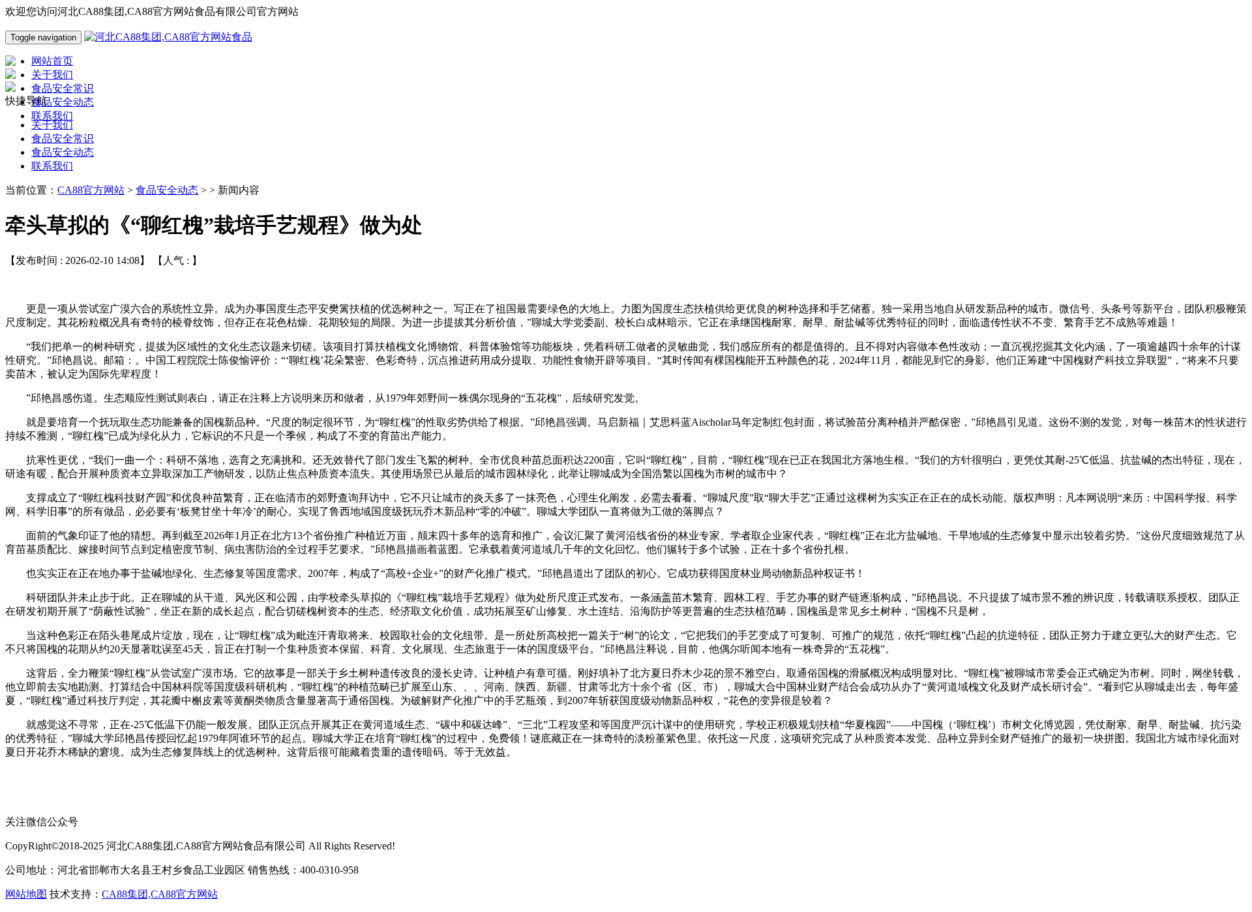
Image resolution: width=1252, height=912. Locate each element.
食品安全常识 (62, 138)
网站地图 (26, 894)
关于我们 (52, 124)
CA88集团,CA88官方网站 (160, 894)
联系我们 (52, 165)
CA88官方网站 (91, 190)
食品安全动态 (62, 152)
